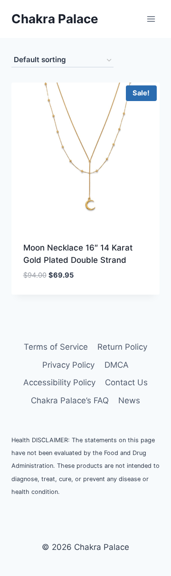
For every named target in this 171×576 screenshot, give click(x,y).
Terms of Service (56, 347)
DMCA (116, 365)
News (129, 400)
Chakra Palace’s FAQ (70, 400)
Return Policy (122, 347)
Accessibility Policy (59, 382)
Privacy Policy (68, 365)
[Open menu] (151, 18)
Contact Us (126, 382)
